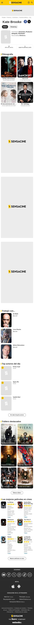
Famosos (9, 17)
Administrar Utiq (25, 610)
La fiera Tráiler (25, 443)
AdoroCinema (23, 599)
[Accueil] (15, 2)
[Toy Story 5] (20, 522)
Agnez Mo (16, 382)
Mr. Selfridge (25, 104)
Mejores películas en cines (17, 558)
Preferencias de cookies (21, 612)
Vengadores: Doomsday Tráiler (9, 465)
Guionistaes (15, 17)
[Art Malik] (6, 320)
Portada (3, 17)
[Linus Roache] (6, 336)
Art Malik (15, 314)
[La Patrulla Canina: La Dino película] (20, 539)
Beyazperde (7, 599)
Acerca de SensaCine (7, 608)
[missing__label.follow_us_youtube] (4, 575)
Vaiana (9, 537)
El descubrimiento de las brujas (9, 104)
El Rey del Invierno (9, 78)
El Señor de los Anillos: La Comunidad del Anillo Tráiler (25, 486)
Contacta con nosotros (20, 608)
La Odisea (10, 502)
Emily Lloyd (16, 366)
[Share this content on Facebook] (25, 21)
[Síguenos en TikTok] (24, 575)
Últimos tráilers (17, 492)
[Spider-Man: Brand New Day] (20, 505)
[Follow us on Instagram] (19, 575)
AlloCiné (6, 597)
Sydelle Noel (16, 397)
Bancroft (25, 78)
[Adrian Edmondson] (6, 351)
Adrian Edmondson (18, 345)
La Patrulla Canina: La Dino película (28, 538)
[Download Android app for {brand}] (20, 586)
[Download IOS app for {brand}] (14, 586)
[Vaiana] (3, 539)
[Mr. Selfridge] (25, 92)
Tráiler (9, 517)
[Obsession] (3, 522)
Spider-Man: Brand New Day (28, 503)
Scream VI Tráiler (8, 486)
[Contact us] (30, 575)
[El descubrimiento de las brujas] (9, 92)
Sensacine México (15, 602)
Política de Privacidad (14, 610)
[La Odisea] (3, 505)
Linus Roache (17, 329)
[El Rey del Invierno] (9, 66)
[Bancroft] (25, 66)
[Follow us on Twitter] (14, 575)
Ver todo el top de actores (17, 415)
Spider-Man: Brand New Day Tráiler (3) (25, 465)
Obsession (10, 519)
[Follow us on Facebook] (9, 575)
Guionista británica (23, 17)
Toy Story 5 (27, 519)
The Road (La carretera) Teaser (9, 443)
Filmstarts (22, 597)
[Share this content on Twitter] (29, 21)
